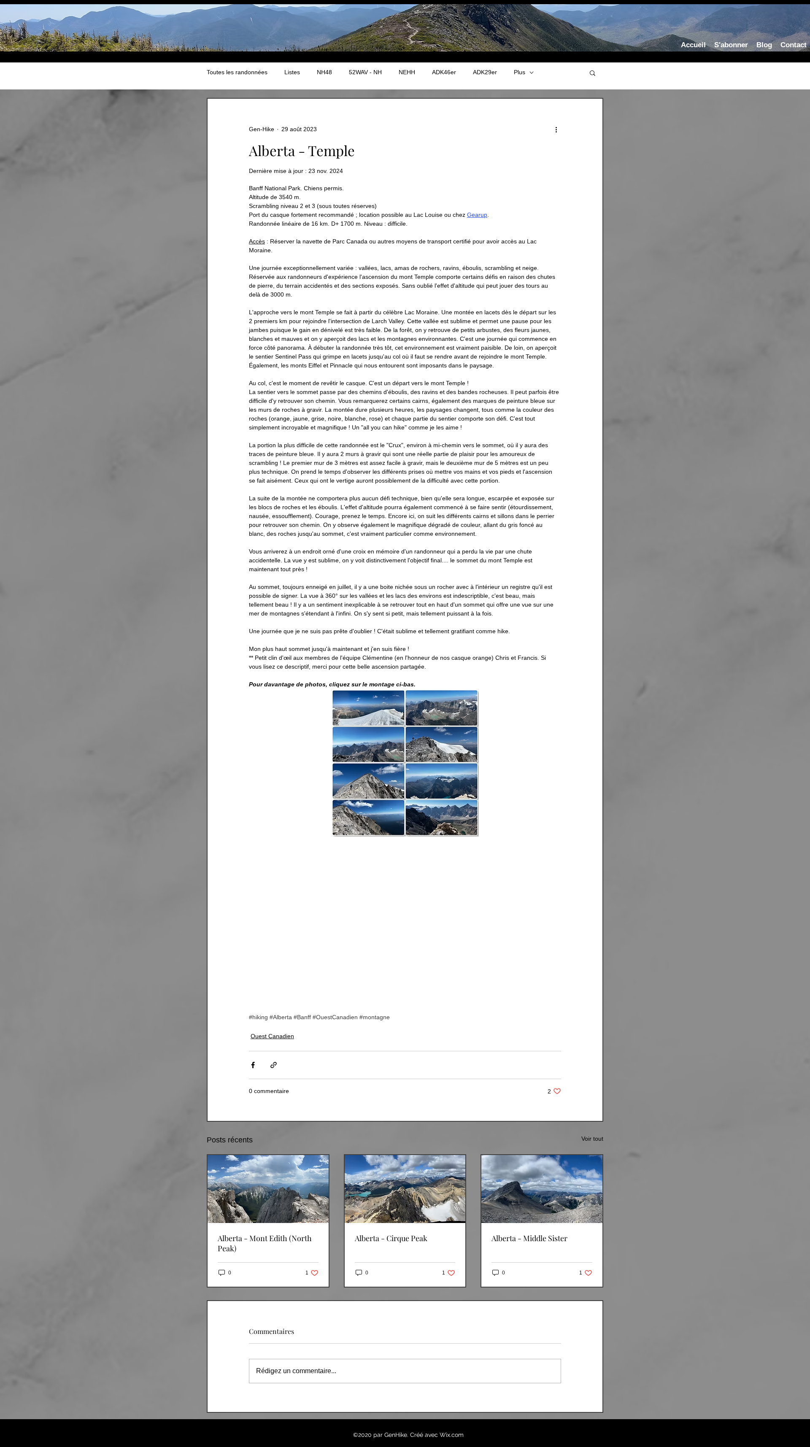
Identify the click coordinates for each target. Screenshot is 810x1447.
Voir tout (592, 1138)
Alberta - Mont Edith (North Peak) (265, 1243)
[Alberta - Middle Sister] (541, 1189)
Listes (292, 72)
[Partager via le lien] (274, 1065)
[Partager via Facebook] (253, 1065)
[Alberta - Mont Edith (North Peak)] (268, 1189)
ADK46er (444, 72)
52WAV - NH (365, 72)
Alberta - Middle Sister (529, 1238)
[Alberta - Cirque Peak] (405, 1189)
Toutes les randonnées (237, 72)
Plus (519, 72)
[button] (593, 72)
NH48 (324, 72)
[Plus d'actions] (556, 129)
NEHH (407, 72)
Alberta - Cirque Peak (391, 1238)
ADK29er (485, 72)
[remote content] (405, 927)
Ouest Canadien (272, 1036)
